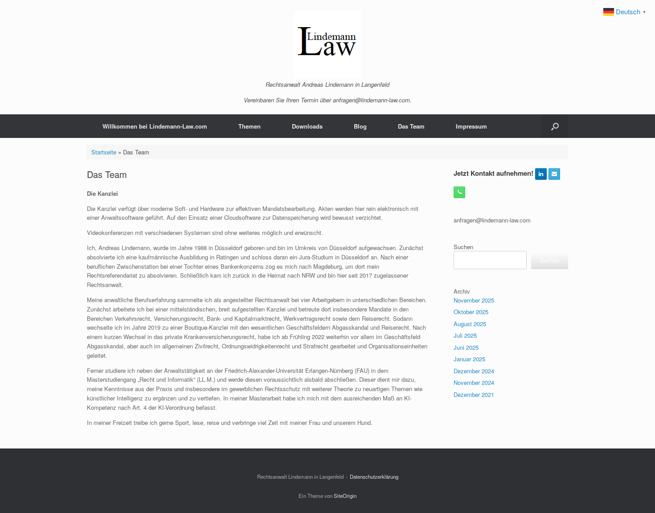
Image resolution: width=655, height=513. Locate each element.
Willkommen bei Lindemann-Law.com (154, 126)
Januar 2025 (469, 359)
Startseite (103, 152)
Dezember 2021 (474, 394)
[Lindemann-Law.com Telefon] (459, 192)
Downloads (307, 126)
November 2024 (474, 382)
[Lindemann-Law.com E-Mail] (554, 174)
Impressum (471, 126)
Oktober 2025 (471, 311)
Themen (249, 126)
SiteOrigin (345, 495)
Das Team (411, 126)
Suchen (463, 246)
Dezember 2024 (474, 371)
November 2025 (474, 300)
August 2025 (470, 323)
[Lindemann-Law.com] (327, 44)
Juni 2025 (466, 347)
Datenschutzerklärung (374, 476)
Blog (360, 126)
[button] (555, 126)
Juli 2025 (465, 335)
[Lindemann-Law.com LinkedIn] (541, 174)
